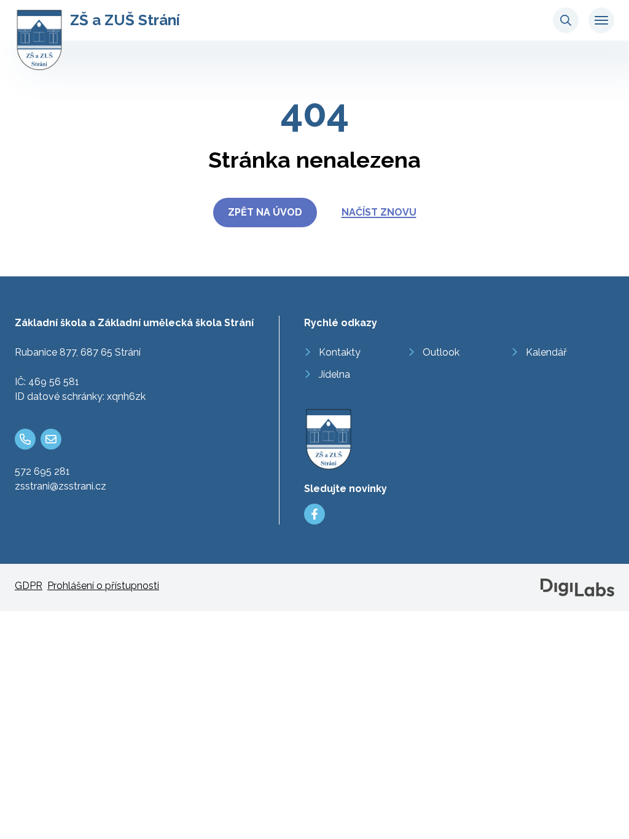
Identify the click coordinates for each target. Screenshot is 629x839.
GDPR (28, 585)
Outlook (441, 352)
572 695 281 (42, 471)
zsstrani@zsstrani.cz (60, 486)
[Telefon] (25, 439)
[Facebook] (314, 514)
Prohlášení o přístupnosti (103, 585)
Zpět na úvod (265, 212)
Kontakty (340, 352)
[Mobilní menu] (601, 20)
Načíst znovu (379, 212)
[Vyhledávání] (566, 20)
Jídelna (334, 374)
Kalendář (546, 352)
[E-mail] (51, 439)
